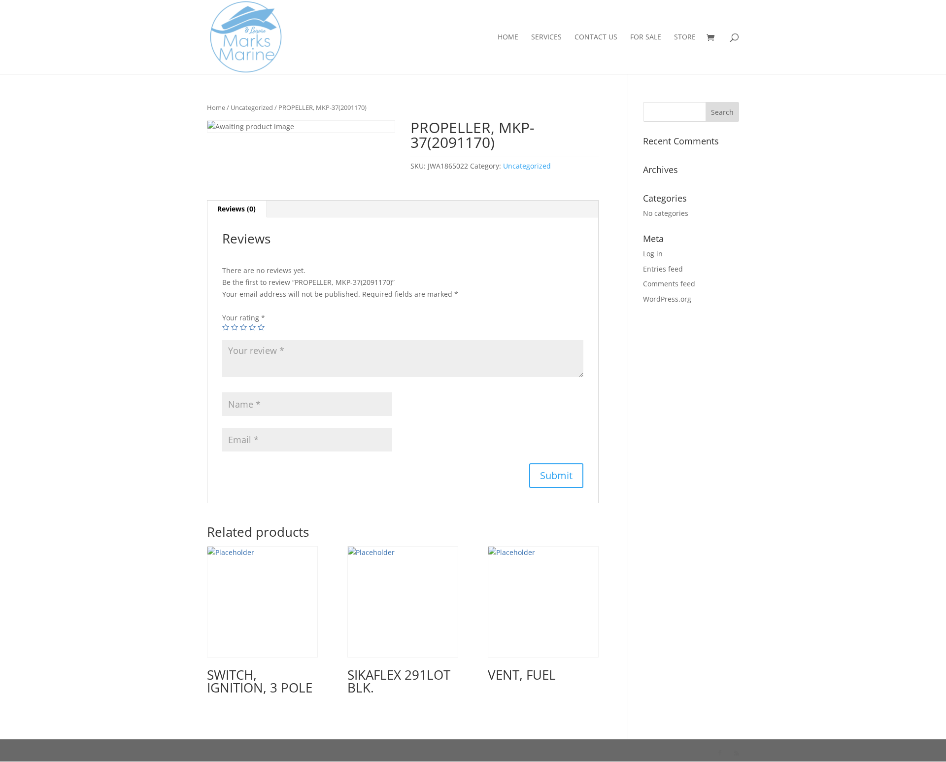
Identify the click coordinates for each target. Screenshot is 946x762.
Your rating (243, 317)
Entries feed (663, 269)
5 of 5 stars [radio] (261, 327)
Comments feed (669, 283)
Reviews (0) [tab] (236, 208)
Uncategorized (252, 107)
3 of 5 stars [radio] (243, 327)
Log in (653, 253)
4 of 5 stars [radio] (252, 327)
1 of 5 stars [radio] (225, 327)
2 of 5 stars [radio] (234, 327)
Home (508, 37)
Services (546, 37)
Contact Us (595, 37)
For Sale (645, 37)
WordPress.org (667, 299)
